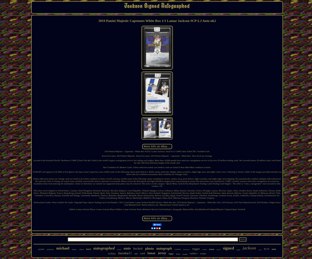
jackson (249, 248)
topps (171, 253)
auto (127, 248)
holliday (112, 253)
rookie (203, 253)
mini (274, 249)
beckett (138, 248)
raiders (194, 253)
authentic (50, 249)
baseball (125, 253)
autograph (164, 248)
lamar (151, 253)
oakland (81, 249)
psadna (41, 249)
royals (259, 249)
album (74, 249)
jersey (162, 253)
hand (88, 249)
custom (178, 249)
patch (218, 249)
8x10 (266, 248)
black (178, 254)
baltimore (186, 249)
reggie (196, 248)
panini (238, 249)
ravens (204, 249)
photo (149, 248)
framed (119, 249)
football (185, 254)
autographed (104, 248)
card (142, 253)
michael (62, 248)
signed (228, 248)
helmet (211, 249)
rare (136, 253)
